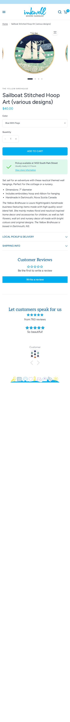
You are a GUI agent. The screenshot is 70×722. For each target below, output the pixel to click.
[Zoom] (55, 32)
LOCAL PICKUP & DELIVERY (18, 236)
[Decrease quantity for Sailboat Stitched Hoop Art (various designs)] (5, 139)
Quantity (6, 132)
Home (5, 24)
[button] (32, 362)
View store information (25, 170)
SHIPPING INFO (11, 245)
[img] (35, 315)
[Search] (60, 12)
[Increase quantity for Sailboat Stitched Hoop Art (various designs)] (16, 139)
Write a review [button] (35, 279)
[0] (65, 12)
